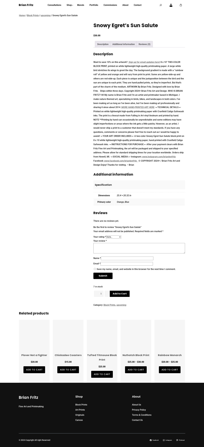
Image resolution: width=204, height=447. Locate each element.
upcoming (46, 15)
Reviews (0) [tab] (144, 44)
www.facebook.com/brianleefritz (121, 161)
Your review (100, 241)
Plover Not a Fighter (34, 355)
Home (22, 15)
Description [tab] (103, 44)
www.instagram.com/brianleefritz (159, 156)
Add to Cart (120, 293)
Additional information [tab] (123, 44)
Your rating (99, 237)
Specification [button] (103, 185)
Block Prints (33, 15)
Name (97, 258)
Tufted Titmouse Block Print (102, 357)
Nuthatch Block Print (136, 355)
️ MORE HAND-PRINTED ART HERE (137, 107)
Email (96, 263)
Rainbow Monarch (170, 355)
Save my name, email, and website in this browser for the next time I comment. (136, 269)
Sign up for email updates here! (144, 62)
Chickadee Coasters (68, 355)
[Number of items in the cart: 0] (180, 5)
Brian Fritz (26, 5)
